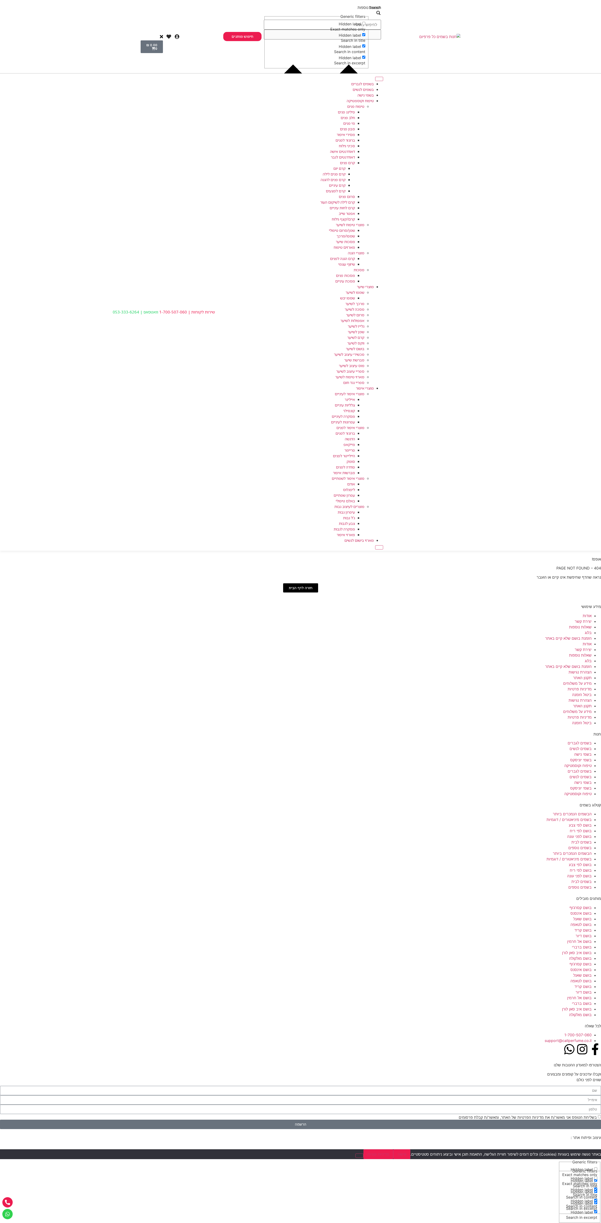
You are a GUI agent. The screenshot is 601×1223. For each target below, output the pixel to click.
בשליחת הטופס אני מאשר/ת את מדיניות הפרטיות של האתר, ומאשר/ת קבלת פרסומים (528, 1117)
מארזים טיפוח (344, 247)
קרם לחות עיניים (342, 207)
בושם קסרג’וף (581, 907)
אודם (351, 484)
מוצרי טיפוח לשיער (350, 224)
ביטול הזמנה (582, 694)
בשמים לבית (581, 842)
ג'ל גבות (349, 517)
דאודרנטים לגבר (343, 157)
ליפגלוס (349, 489)
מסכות (359, 269)
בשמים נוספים (580, 847)
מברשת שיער (354, 360)
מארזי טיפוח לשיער (349, 376)
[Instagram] (582, 1049)
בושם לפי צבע (580, 825)
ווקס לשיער (355, 343)
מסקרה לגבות (344, 529)
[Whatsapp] (569, 1049)
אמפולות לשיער (352, 320)
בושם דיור (584, 935)
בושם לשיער (355, 348)
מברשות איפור (344, 472)
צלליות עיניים (345, 405)
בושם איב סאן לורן (577, 952)
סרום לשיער (355, 314)
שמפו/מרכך (345, 236)
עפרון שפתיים (344, 495)
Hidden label (350, 24)
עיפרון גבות (346, 512)
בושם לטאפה (581, 924)
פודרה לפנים (345, 467)
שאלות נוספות (580, 627)
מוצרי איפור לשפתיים (348, 478)
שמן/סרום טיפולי (342, 230)
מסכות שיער (345, 241)
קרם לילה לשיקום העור (337, 202)
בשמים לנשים (363, 89)
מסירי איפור (346, 134)
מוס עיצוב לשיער (351, 365)
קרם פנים (347, 162)
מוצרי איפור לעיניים (349, 393)
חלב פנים (348, 117)
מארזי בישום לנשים (359, 540)
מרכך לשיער (354, 303)
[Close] (379, 547)
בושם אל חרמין (579, 941)
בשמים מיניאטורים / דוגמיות (569, 819)
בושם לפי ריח (581, 830)
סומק (351, 461)
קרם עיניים (337, 185)
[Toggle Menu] (379, 79)
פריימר (349, 450)
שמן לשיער (356, 331)
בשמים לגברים (362, 83)
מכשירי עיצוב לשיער (349, 354)
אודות (587, 615)
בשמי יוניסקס (581, 760)
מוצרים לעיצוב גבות (349, 506)
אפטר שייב (347, 213)
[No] (359, 1155)
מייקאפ (349, 444)
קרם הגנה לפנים (342, 258)
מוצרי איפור (365, 388)
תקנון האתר (582, 677)
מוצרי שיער (365, 286)
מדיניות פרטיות (580, 689)
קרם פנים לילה (334, 174)
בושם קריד (583, 930)
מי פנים (349, 123)
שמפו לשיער (355, 292)
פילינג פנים (346, 112)
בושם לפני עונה (579, 836)
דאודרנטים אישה (342, 151)
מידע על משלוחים (577, 683)
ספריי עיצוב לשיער (350, 371)
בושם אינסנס (581, 913)
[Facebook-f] (595, 1049)
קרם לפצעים (336, 191)
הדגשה (350, 438)
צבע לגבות (347, 523)
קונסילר (349, 410)
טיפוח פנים (355, 106)
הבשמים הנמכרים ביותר (572, 814)
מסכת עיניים (345, 281)
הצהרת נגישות (580, 672)
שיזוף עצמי (346, 264)
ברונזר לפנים (345, 140)
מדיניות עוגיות (378, 1154)
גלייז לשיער (356, 326)
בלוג (588, 632)
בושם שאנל (582, 919)
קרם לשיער (355, 337)
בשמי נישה (366, 95)
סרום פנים (347, 196)
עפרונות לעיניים (343, 422)
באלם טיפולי (345, 500)
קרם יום (339, 168)
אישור (401, 1154)
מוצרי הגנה (356, 252)
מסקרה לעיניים (343, 416)
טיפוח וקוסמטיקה (360, 100)
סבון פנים (347, 129)
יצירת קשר (583, 621)
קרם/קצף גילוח (343, 219)
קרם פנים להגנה (333, 179)
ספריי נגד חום (353, 382)
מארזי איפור (346, 534)
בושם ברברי (582, 947)
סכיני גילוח (347, 145)
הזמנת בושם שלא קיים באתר (568, 638)
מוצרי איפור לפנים (350, 427)
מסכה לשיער (354, 309)
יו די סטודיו (561, 1137)
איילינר (350, 399)
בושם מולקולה (580, 958)
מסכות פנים (345, 275)
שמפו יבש (347, 298)
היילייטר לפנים (344, 455)
